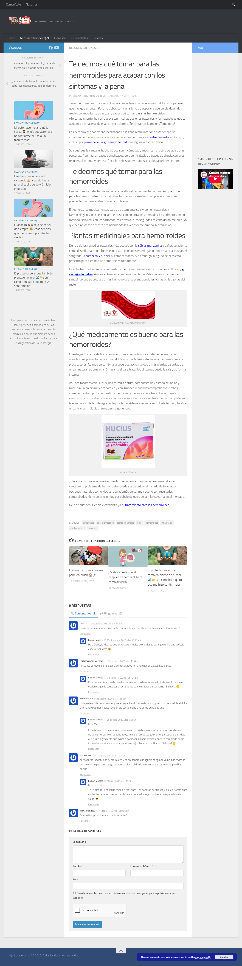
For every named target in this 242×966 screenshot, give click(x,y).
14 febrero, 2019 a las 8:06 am (114, 811)
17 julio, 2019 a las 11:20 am (112, 755)
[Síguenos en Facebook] (51, 48)
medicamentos (77, 528)
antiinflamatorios (105, 522)
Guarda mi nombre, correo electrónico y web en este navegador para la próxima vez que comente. (124, 895)
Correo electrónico (141, 866)
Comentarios (85, 613)
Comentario (80, 841)
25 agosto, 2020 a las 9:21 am (122, 719)
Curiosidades (79, 38)
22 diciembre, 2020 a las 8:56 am (105, 623)
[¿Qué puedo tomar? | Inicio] (20, 20)
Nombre (78, 866)
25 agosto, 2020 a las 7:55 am (111, 698)
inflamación (167, 522)
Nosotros (32, 4)
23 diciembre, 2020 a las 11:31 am (124, 640)
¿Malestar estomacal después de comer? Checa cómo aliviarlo (125, 577)
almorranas (88, 522)
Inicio (12, 38)
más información (203, 957)
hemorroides (152, 522)
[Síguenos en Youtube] (56, 48)
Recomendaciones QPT (34, 38)
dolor (139, 522)
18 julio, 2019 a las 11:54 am (121, 781)
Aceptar (224, 957)
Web (75, 879)
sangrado (92, 528)
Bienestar (60, 38)
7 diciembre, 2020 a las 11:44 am (123, 661)
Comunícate (13, 4)
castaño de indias (125, 522)
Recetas (98, 38)
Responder (85, 633)
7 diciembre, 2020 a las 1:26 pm (122, 677)
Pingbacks (113, 613)
